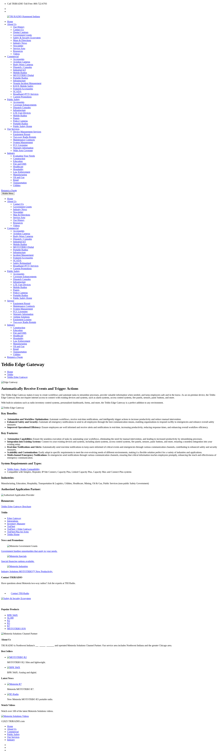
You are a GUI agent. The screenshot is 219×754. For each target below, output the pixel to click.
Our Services (13, 129)
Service (10, 300)
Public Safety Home (22, 126)
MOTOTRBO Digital (23, 75)
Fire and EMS (19, 164)
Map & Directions (21, 215)
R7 (8, 626)
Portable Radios (20, 78)
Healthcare (18, 166)
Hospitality (18, 169)
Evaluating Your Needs (24, 156)
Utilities (16, 185)
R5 (8, 623)
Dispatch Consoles (22, 107)
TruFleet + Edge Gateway (19, 529)
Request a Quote (9, 190)
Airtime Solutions (21, 317)
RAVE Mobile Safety (23, 86)
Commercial (13, 56)
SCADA (17, 91)
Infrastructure (19, 80)
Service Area (19, 48)
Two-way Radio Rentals (24, 137)
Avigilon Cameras (21, 62)
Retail (16, 180)
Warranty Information (23, 148)
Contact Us (18, 29)
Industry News (20, 43)
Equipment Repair (21, 134)
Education (18, 161)
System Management (23, 142)
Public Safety (13, 99)
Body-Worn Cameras (23, 64)
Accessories (18, 59)
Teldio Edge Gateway (17, 377)
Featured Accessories (23, 88)
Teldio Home (13, 534)
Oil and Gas (18, 177)
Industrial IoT (19, 70)
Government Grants (22, 35)
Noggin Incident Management (27, 83)
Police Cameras (20, 121)
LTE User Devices (22, 113)
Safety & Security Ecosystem (27, 37)
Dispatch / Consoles (22, 67)
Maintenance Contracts (24, 139)
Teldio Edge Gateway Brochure (16, 506)
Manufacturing (20, 174)
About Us (11, 24)
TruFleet (11, 526)
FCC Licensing (20, 145)
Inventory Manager (16, 523)
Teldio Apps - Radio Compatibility (23, 469)
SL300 (10, 618)
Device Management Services (27, 131)
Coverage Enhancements (24, 105)
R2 (8, 620)
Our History (18, 27)
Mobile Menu (7, 193)
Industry (11, 153)
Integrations (12, 521)
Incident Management (23, 255)
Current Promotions (22, 96)
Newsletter (18, 45)
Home (10, 21)
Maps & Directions (22, 40)
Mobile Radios (20, 72)
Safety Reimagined (22, 263)
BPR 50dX (12, 615)
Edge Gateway (14, 518)
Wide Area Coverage (23, 150)
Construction (19, 158)
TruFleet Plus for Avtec (18, 531)
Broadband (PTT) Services (25, 94)
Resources (18, 51)
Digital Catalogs (20, 32)
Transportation (20, 182)
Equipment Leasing (22, 319)
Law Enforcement (21, 172)
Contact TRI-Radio (20, 593)
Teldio (10, 374)
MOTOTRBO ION (16, 628)
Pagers (16, 118)
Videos (16, 54)
